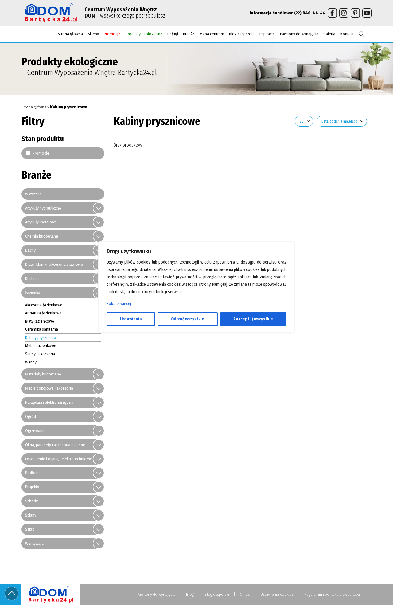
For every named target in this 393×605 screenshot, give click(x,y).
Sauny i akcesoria (40, 353)
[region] (196, 302)
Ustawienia (131, 319)
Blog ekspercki (241, 34)
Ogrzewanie (35, 430)
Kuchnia (32, 278)
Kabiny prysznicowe (42, 337)
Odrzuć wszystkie (187, 319)
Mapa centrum (212, 34)
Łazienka (32, 292)
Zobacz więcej (119, 303)
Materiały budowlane (43, 374)
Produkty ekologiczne (144, 34)
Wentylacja (34, 543)
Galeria (329, 34)
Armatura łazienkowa (43, 313)
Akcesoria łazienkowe (43, 305)
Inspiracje (267, 34)
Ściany (30, 515)
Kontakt (347, 34)
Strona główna (70, 34)
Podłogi (32, 472)
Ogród (30, 416)
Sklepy (93, 34)
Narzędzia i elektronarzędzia (49, 402)
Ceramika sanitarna (41, 329)
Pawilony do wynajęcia (299, 34)
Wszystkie (33, 194)
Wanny (31, 362)
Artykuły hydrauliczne (43, 208)
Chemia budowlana (41, 236)
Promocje (112, 34)
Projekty (32, 486)
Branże (188, 34)
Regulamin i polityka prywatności (332, 594)
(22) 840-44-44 (309, 13)
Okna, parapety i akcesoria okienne (55, 444)
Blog (190, 594)
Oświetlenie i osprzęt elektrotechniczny (58, 459)
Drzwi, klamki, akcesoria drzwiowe (54, 264)
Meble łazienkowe (40, 345)
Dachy (30, 250)
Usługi (172, 34)
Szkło (30, 529)
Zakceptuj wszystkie (253, 319)
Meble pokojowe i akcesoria (49, 388)
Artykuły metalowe (41, 222)
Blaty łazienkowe (39, 321)
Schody (31, 501)
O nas (245, 594)
